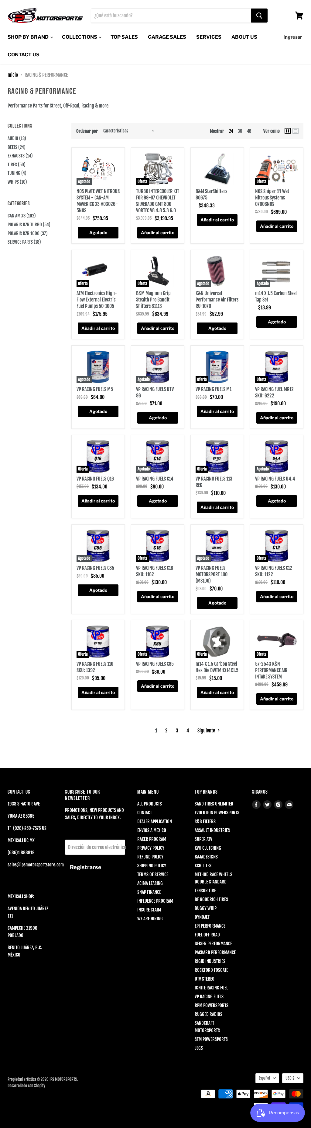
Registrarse (85, 867)
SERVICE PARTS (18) (24, 242)
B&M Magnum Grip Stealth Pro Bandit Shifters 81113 (153, 299)
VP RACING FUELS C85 (95, 568)
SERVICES (208, 37)
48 (249, 131)
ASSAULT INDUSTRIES (212, 830)
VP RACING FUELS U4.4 (275, 479)
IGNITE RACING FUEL (211, 988)
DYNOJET (202, 917)
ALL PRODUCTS (149, 804)
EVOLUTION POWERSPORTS (217, 813)
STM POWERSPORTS (211, 1039)
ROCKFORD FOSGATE (211, 970)
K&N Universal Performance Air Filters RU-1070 (217, 299)
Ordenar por (87, 131)
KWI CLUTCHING (208, 848)
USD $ (289, 1078)
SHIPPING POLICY (151, 866)
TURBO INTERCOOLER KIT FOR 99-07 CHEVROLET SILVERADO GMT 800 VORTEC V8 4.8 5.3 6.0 (157, 200)
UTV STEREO (204, 979)
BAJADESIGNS (206, 857)
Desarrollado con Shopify (26, 1085)
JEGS (199, 1048)
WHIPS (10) (17, 182)
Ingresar (292, 37)
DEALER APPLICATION (154, 821)
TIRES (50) (17, 164)
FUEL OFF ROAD (207, 935)
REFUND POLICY (150, 857)
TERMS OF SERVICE (152, 874)
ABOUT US (244, 37)
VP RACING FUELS (209, 996)
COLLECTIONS (80, 37)
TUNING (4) (17, 173)
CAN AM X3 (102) (22, 216)
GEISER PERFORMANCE (213, 943)
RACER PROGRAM (151, 839)
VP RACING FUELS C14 (154, 479)
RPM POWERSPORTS (211, 1005)
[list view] (295, 131)
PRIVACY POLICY (150, 848)
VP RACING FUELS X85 (155, 664)
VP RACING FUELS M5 (95, 389)
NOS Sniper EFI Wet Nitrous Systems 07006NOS (272, 197)
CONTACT (144, 813)
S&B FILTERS (205, 821)
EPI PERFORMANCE (210, 926)
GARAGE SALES (167, 37)
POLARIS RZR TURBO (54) (29, 224)
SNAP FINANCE (149, 892)
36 (240, 131)
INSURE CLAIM (149, 910)
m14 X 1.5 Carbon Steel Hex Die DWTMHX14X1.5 (217, 667)
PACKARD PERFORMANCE (215, 952)
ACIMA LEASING (150, 883)
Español (264, 1078)
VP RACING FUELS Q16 (95, 479)
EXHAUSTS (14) (20, 156)
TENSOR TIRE (205, 891)
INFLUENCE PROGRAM (155, 901)
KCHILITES (203, 866)
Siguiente (206, 731)
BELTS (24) (17, 147)
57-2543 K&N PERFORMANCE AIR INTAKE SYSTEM (271, 670)
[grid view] (288, 131)
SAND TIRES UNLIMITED (214, 804)
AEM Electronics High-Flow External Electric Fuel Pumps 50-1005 (97, 299)
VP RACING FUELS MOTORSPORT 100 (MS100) (211, 574)
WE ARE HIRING (150, 919)
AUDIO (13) (17, 138)
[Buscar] (259, 16)
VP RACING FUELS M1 (213, 389)
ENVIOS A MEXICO (151, 830)
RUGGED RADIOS (208, 1014)
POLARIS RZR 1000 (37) (28, 233)
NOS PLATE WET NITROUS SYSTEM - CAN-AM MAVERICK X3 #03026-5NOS (98, 200)
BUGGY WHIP (206, 908)
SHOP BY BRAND (29, 37)
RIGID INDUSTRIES (210, 961)
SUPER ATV (203, 839)
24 (231, 131)
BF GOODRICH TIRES (211, 899)
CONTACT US (23, 55)
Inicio (13, 75)
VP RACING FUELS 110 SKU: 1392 (95, 667)
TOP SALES (124, 37)
